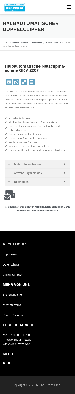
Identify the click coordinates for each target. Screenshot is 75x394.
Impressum (10, 254)
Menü (68, 7)
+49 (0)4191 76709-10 (16, 344)
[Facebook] (4, 363)
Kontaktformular (13, 315)
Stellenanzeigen (13, 294)
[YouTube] (9, 363)
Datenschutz (11, 264)
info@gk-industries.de (17, 339)
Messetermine (12, 305)
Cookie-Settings (13, 274)
